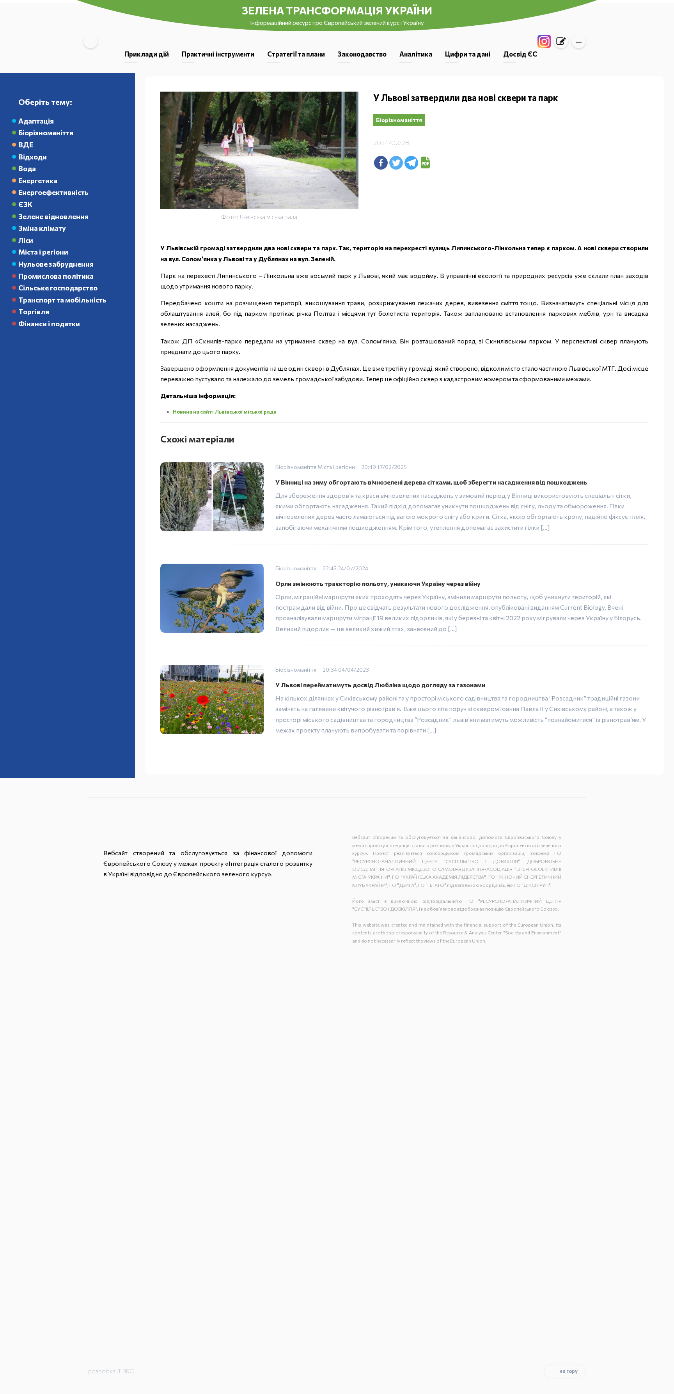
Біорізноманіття (45, 132)
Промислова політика (56, 276)
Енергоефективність (53, 192)
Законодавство (362, 54)
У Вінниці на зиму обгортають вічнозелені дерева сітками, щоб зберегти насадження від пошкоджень (431, 482)
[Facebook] (381, 163)
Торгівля (33, 311)
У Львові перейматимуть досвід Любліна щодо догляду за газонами (380, 684)
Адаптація (36, 121)
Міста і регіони (43, 252)
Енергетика (37, 180)
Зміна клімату (42, 228)
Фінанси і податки (49, 323)
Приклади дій (146, 54)
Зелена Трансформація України (337, 10)
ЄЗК (25, 204)
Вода (27, 168)
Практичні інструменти (218, 54)
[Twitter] (396, 163)
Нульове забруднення (56, 264)
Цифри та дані (467, 54)
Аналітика (415, 54)
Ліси (25, 240)
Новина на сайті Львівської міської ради (225, 412)
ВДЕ (25, 144)
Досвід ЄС (520, 54)
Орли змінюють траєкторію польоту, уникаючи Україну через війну (378, 583)
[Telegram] (411, 163)
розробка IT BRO (111, 1371)
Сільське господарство (58, 287)
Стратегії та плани (296, 54)
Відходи (32, 156)
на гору (568, 1371)
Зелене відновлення (53, 216)
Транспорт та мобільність (62, 299)
